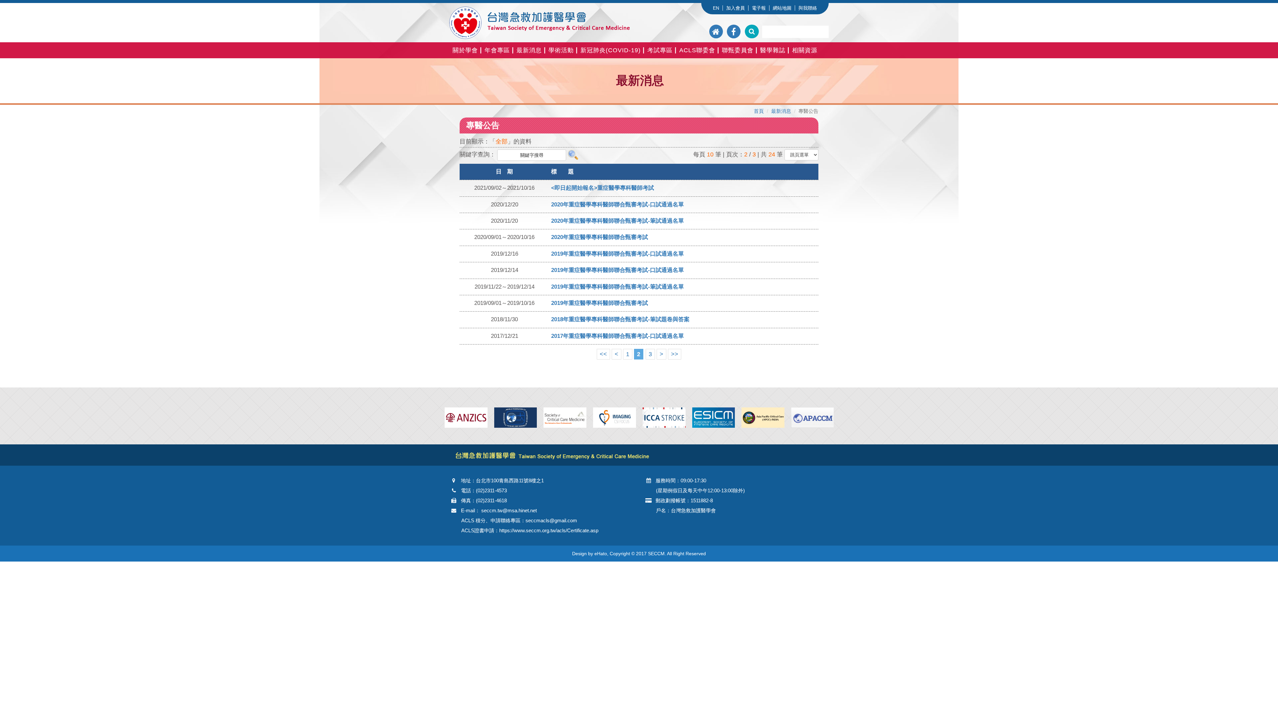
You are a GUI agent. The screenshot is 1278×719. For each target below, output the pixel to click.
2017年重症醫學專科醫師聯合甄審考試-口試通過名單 (617, 336)
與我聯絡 (807, 8)
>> (674, 354)
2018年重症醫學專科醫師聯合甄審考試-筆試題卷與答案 (620, 319)
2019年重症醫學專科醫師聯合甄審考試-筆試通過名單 (617, 287)
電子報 (759, 8)
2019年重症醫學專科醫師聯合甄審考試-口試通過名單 (617, 254)
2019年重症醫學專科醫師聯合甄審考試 (599, 303)
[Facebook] (734, 31)
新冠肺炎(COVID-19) (610, 50)
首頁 (759, 111)
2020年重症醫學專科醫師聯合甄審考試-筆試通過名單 (617, 221)
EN (716, 8)
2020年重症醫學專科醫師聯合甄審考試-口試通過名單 (617, 204)
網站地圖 (782, 8)
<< (603, 354)
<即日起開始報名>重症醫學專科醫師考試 (602, 188)
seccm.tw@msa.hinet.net (509, 510)
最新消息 (781, 111)
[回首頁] (717, 31)
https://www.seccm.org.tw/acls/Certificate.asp (548, 530)
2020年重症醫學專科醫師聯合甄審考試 (599, 237)
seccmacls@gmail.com (551, 520)
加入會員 (735, 8)
